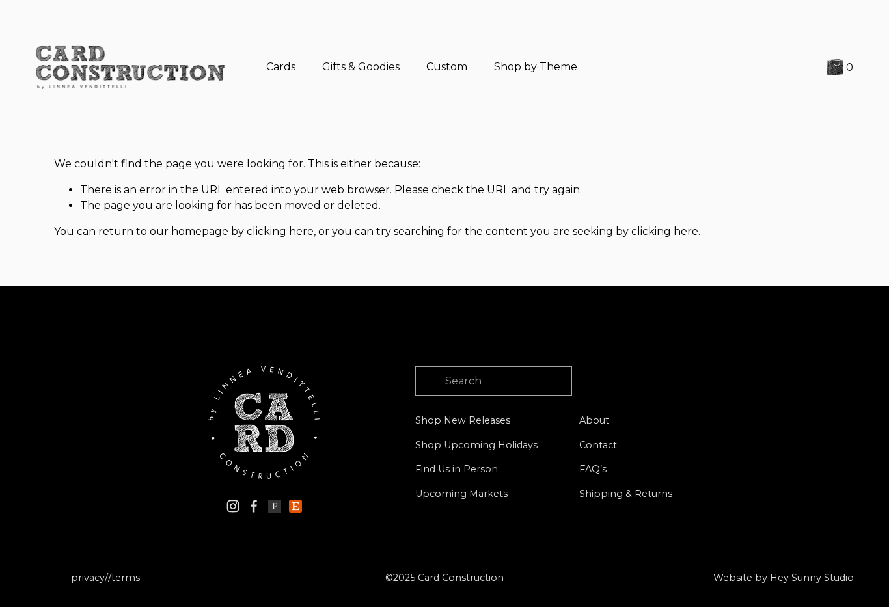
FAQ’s (593, 469)
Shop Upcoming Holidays (476, 445)
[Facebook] (253, 506)
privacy (88, 578)
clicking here (280, 231)
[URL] (274, 506)
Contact (598, 445)
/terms (124, 578)
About (594, 420)
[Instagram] (232, 506)
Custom (446, 67)
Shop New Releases (462, 420)
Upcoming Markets (461, 494)
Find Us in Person (456, 469)
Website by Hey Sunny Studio (783, 578)
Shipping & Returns (625, 494)
